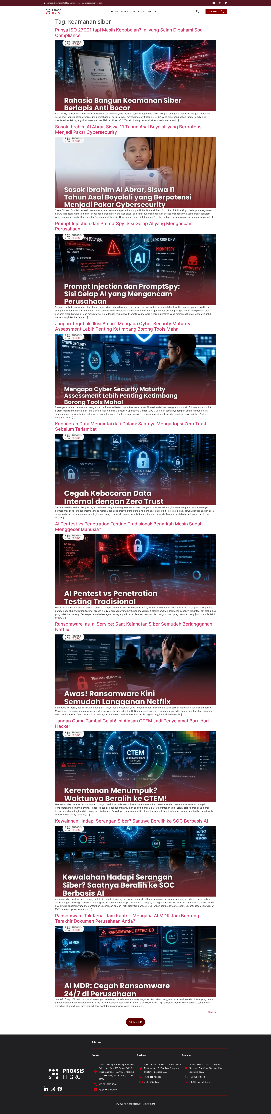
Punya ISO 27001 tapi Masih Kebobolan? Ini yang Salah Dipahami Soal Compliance (129, 32)
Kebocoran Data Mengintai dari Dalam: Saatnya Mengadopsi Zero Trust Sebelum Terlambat (130, 426)
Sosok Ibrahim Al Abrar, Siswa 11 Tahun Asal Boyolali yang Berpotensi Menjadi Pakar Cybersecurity (129, 129)
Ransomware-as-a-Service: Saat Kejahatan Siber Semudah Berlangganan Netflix (133, 626)
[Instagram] (219, 3)
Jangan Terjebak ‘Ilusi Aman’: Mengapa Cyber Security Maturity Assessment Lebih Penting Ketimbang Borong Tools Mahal (122, 326)
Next (212, 1012)
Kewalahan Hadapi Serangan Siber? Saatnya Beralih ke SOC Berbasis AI (132, 821)
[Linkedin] (226, 3)
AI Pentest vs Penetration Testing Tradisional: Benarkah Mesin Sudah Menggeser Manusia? (129, 526)
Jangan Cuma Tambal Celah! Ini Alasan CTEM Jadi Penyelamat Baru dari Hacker (132, 723)
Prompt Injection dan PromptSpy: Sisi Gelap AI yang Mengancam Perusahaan (124, 226)
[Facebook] (213, 3)
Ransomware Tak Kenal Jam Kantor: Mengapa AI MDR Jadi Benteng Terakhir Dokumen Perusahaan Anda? (127, 918)
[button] (197, 11)
